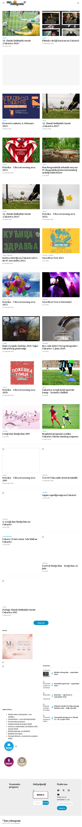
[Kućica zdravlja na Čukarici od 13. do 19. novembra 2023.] (21, 240)
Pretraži (46, 803)
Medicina (9, 255)
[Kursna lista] (17, 646)
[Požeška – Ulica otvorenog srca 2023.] (21, 284)
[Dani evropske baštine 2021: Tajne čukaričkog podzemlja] (21, 328)
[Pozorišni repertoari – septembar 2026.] (46, 684)
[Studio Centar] (34, 790)
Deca (8, 299)
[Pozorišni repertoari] (16, 746)
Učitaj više (41, 623)
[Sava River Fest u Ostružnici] (61, 284)
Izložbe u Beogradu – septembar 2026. (66, 673)
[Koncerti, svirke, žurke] (8, 762)
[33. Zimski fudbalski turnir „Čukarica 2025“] (61, 106)
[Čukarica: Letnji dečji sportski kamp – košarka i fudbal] (61, 372)
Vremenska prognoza (16, 722)
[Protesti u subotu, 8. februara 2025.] (21, 106)
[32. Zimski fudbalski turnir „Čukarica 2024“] (21, 196)
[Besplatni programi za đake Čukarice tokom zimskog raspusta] (61, 416)
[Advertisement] (20, 69)
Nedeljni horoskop (15, 734)
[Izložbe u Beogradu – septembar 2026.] (46, 673)
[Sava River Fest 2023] (61, 240)
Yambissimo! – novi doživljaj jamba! (21, 719)
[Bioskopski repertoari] (8, 746)
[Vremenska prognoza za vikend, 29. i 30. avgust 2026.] (46, 718)
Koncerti (50, 255)
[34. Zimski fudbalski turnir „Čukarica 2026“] (21, 23)
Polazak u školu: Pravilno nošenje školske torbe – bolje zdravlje (66, 707)
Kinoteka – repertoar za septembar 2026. (63, 696)
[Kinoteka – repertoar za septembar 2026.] (46, 695)
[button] (3, 3)
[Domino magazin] (40, 795)
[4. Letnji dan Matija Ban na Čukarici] (21, 504)
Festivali (45, 255)
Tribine (5, 343)
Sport (4, 38)
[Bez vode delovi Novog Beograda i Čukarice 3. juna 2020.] (61, 328)
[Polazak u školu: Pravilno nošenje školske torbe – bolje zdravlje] (46, 707)
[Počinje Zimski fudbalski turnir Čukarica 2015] (21, 592)
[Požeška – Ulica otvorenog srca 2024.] (61, 196)
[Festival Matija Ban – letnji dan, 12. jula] (61, 548)
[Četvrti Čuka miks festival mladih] (61, 460)
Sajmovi (45, 492)
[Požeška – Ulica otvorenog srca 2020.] (21, 372)
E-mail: (67, 800)
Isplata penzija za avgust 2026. (20, 724)
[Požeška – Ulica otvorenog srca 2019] (21, 460)
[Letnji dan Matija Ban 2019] (21, 416)
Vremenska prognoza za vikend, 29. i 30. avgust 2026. (66, 718)
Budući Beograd (7, 536)
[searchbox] (38, 803)
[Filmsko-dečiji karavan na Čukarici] (61, 23)
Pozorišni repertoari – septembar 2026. (66, 684)
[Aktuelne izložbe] (21, 762)
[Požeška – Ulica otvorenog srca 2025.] (21, 150)
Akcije (44, 38)
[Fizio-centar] (3, 666)
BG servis (45, 343)
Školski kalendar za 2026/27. (19, 731)
